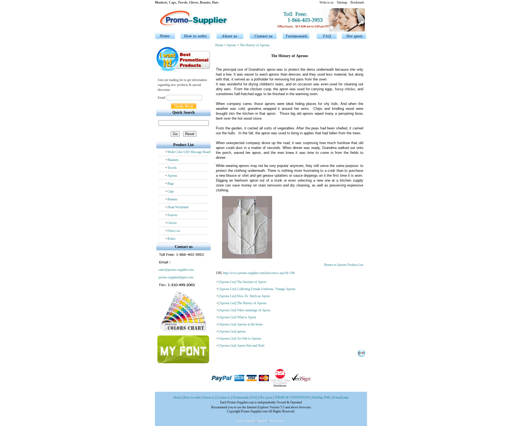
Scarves (172, 215)
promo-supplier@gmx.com (175, 277)
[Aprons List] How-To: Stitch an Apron (244, 296)
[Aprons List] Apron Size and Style (242, 345)
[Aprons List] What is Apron (237, 317)
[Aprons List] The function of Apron (242, 282)
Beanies (172, 199)
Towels (172, 168)
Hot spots (266, 397)
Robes (171, 239)
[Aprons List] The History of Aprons (243, 303)
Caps (170, 191)
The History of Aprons (254, 45)
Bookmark (357, 2)
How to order (192, 397)
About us (209, 397)
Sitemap (342, 2)
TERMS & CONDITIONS (292, 397)
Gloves (172, 223)
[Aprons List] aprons (232, 331)
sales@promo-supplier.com (176, 270)
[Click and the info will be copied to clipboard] (182, 254)
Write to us (326, 2)
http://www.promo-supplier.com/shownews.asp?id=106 (259, 273)
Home (219, 45)
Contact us (224, 397)
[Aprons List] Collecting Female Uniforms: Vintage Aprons (257, 289)
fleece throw (277, 421)
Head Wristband (177, 207)
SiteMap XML (321, 397)
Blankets (173, 160)
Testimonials (241, 397)
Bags (170, 183)
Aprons (172, 176)
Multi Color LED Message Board (189, 152)
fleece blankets (246, 421)
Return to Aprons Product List (343, 265)
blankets (262, 421)
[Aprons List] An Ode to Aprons (240, 338)
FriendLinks (341, 397)
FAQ (254, 397)
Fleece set (173, 231)
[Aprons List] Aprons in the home (241, 324)
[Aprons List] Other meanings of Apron (244, 310)
